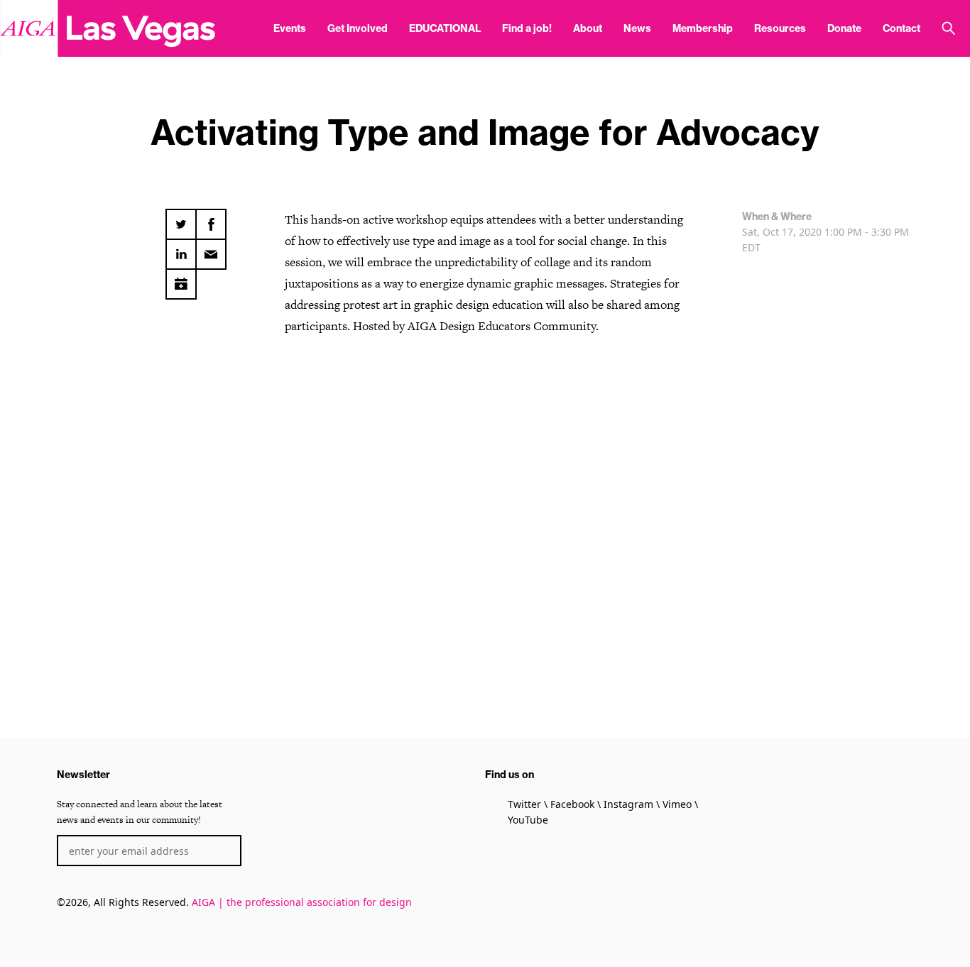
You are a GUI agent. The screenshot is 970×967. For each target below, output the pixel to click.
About (587, 28)
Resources (780, 28)
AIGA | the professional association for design (302, 902)
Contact (901, 28)
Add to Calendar (181, 280)
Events (289, 28)
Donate (844, 28)
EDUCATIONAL (445, 28)
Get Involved (357, 28)
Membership (702, 28)
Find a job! (527, 28)
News (637, 28)
